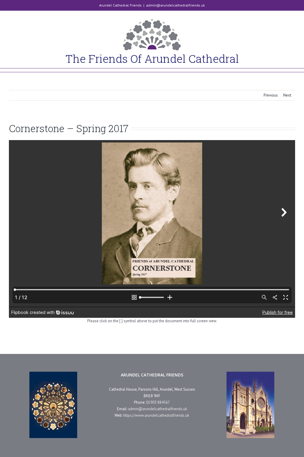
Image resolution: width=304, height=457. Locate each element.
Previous (271, 95)
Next (287, 95)
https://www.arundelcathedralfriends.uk (156, 415)
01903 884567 (158, 402)
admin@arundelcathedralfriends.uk (175, 5)
